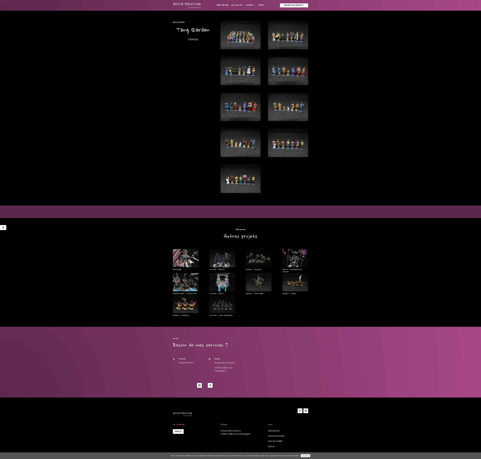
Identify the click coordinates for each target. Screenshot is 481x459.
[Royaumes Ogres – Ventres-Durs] (186, 282)
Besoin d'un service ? (294, 5)
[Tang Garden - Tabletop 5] (240, 121)
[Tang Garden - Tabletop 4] (288, 85)
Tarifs (261, 5)
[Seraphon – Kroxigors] (259, 258)
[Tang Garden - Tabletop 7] (240, 157)
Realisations (223, 5)
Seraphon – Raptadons (181, 315)
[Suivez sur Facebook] (210, 385)
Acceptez (305, 455)
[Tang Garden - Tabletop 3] (240, 85)
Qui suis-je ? (237, 5)
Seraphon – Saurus (289, 294)
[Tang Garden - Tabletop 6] (288, 121)
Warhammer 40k (276, 436)
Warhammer (274, 431)
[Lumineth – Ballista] (222, 258)
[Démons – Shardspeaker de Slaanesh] (295, 258)
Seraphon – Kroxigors (254, 270)
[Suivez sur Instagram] (199, 385)
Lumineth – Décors (216, 294)
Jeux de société (275, 441)
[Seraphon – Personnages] (259, 282)
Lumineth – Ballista (216, 270)
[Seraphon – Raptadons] (186, 304)
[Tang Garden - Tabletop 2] (288, 49)
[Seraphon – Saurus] (295, 282)
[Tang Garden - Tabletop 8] (288, 157)
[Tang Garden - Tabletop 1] (240, 49)
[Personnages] (186, 258)
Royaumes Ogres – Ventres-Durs (185, 294)
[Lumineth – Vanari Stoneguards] (222, 304)
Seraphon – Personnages (254, 294)
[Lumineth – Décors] (222, 282)
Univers (249, 5)
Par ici (178, 431)
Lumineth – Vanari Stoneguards (221, 315)
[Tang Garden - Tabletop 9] (240, 193)
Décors (271, 446)
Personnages (177, 270)
